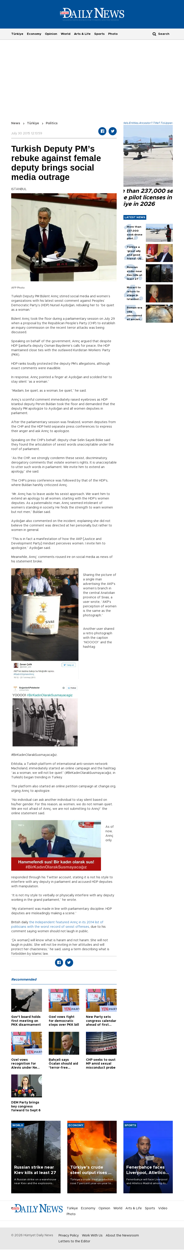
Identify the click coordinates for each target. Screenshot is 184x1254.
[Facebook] (102, 131)
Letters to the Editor (74, 1241)
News (15, 123)
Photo (113, 34)
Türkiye (17, 34)
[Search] (154, 34)
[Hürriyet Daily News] (92, 14)
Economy (34, 34)
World (65, 34)
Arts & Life (82, 34)
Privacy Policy (69, 1235)
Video (162, 1208)
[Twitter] (113, 131)
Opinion (51, 34)
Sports (99, 34)
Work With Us (92, 1235)
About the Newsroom (122, 1235)
